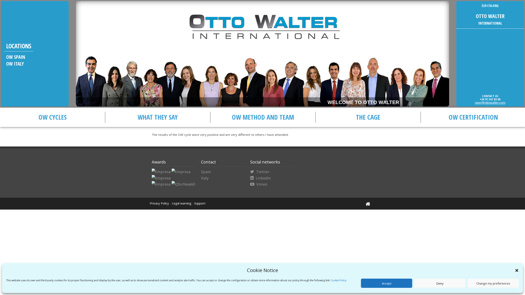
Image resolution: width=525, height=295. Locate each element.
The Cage (368, 117)
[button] (517, 270)
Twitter (262, 171)
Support (199, 203)
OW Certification (473, 117)
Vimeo (261, 184)
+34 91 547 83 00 (490, 99)
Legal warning (181, 203)
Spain (206, 171)
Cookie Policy (338, 280)
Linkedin (263, 178)
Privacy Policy (159, 203)
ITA (490, 5)
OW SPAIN (15, 57)
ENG (496, 5)
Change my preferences (493, 283)
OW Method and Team (263, 117)
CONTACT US (490, 96)
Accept (386, 283)
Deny (440, 283)
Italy (205, 178)
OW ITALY (15, 63)
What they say (158, 117)
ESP (484, 5)
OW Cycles (53, 117)
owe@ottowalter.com (490, 102)
